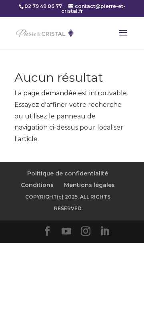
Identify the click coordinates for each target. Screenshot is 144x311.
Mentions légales (89, 185)
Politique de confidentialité (67, 173)
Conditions (37, 185)
